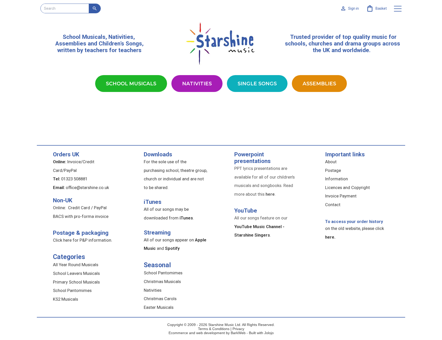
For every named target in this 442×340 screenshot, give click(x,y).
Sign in (353, 8)
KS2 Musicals (65, 299)
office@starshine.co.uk (87, 187)
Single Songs (257, 83)
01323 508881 (74, 178)
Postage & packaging (80, 232)
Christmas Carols (160, 298)
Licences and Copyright (347, 187)
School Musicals (84, 36)
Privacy (238, 329)
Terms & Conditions (213, 329)
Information (336, 178)
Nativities (197, 83)
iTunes (152, 201)
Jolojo (269, 333)
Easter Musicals (158, 307)
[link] (376, 8)
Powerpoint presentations (252, 157)
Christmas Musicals (162, 281)
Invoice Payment (341, 195)
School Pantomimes (72, 290)
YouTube (245, 210)
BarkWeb (239, 333)
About (331, 161)
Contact (332, 204)
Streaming (157, 232)
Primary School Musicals (76, 282)
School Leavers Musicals (76, 273)
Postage (333, 170)
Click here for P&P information (82, 240)
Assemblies (319, 83)
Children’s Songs (120, 43)
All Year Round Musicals (75, 264)
